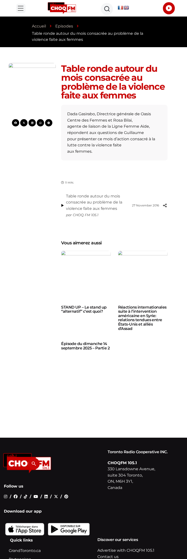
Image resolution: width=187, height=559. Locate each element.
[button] (21, 8)
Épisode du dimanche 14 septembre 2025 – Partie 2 (85, 345)
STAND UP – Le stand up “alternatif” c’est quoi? (84, 309)
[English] (126, 8)
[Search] (34, 464)
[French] (120, 8)
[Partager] (164, 205)
